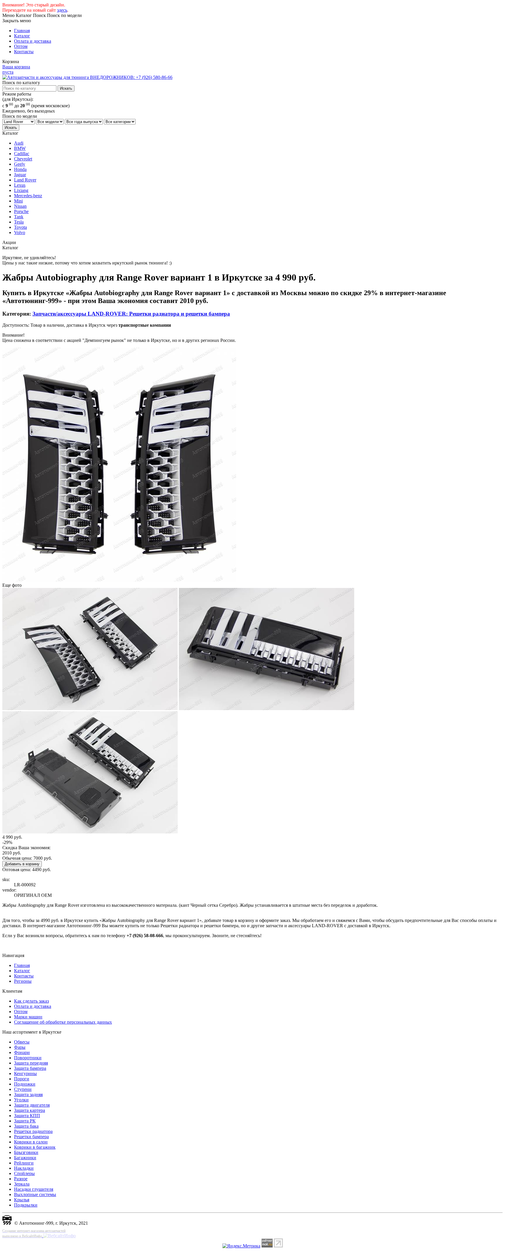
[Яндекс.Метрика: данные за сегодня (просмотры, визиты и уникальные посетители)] (241, 1246)
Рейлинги (24, 1162)
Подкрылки (25, 1204)
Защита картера (29, 1110)
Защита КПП (27, 1115)
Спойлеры (24, 1173)
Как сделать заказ (31, 1001)
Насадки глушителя (33, 1189)
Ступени (23, 1089)
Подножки (24, 1084)
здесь (62, 10)
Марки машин (28, 1016)
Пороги (21, 1078)
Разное (20, 1178)
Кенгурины (25, 1073)
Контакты (24, 51)
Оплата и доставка (32, 41)
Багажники (25, 1157)
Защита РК (25, 1120)
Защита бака (26, 1126)
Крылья (21, 1199)
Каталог (22, 35)
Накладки (24, 1168)
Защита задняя (28, 1094)
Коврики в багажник (35, 1147)
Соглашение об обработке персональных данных (63, 1022)
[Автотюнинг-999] (7, 1223)
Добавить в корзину (22, 864)
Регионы (23, 981)
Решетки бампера (31, 1136)
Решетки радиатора (33, 1131)
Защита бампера (30, 1068)
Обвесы (22, 1041)
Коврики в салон (31, 1141)
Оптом (20, 46)
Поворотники (27, 1057)
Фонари (22, 1052)
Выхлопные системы (35, 1194)
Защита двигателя (32, 1105)
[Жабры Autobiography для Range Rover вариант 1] (119, 579)
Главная (22, 30)
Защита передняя (31, 1062)
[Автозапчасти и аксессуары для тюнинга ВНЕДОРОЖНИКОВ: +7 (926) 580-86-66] (87, 77)
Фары (19, 1047)
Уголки (21, 1099)
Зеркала (22, 1183)
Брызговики (26, 1152)
